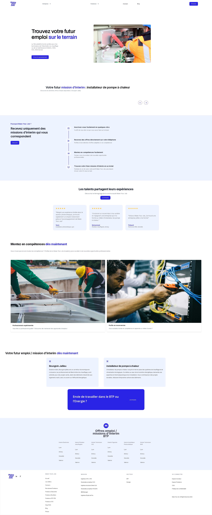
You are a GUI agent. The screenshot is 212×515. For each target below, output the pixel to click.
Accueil (47, 478)
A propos (125, 3)
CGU (173, 485)
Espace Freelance (177, 482)
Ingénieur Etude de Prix (87, 495)
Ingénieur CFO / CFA (86, 478)
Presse (47, 511)
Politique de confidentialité (179, 488)
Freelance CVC (49, 501)
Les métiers (48, 481)
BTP (128, 478)
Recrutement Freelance (51, 488)
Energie (129, 482)
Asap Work (48, 505)
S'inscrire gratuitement (40, 57)
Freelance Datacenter (51, 491)
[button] (46, 4)
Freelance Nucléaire (50, 495)
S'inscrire (193, 3)
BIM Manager (84, 492)
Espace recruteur (176, 478)
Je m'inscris (105, 197)
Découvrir (15, 142)
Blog (138, 3)
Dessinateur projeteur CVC (88, 482)
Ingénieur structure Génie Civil (89, 485)
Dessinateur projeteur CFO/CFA (89, 488)
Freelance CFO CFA (50, 498)
